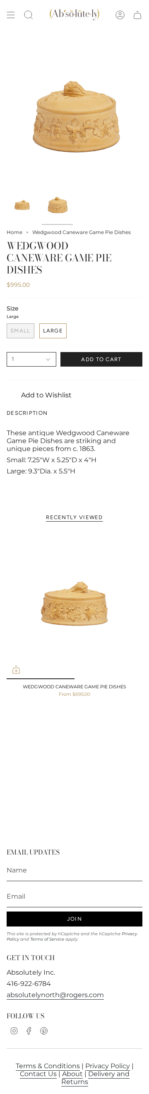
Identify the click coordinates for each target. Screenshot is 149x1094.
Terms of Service (47, 939)
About (72, 1074)
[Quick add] (16, 669)
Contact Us (38, 1074)
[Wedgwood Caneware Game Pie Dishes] (74, 604)
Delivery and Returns (95, 1078)
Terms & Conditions (48, 1066)
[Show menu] (10, 15)
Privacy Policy (107, 1066)
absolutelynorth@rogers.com (55, 995)
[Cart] (137, 15)
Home (14, 232)
